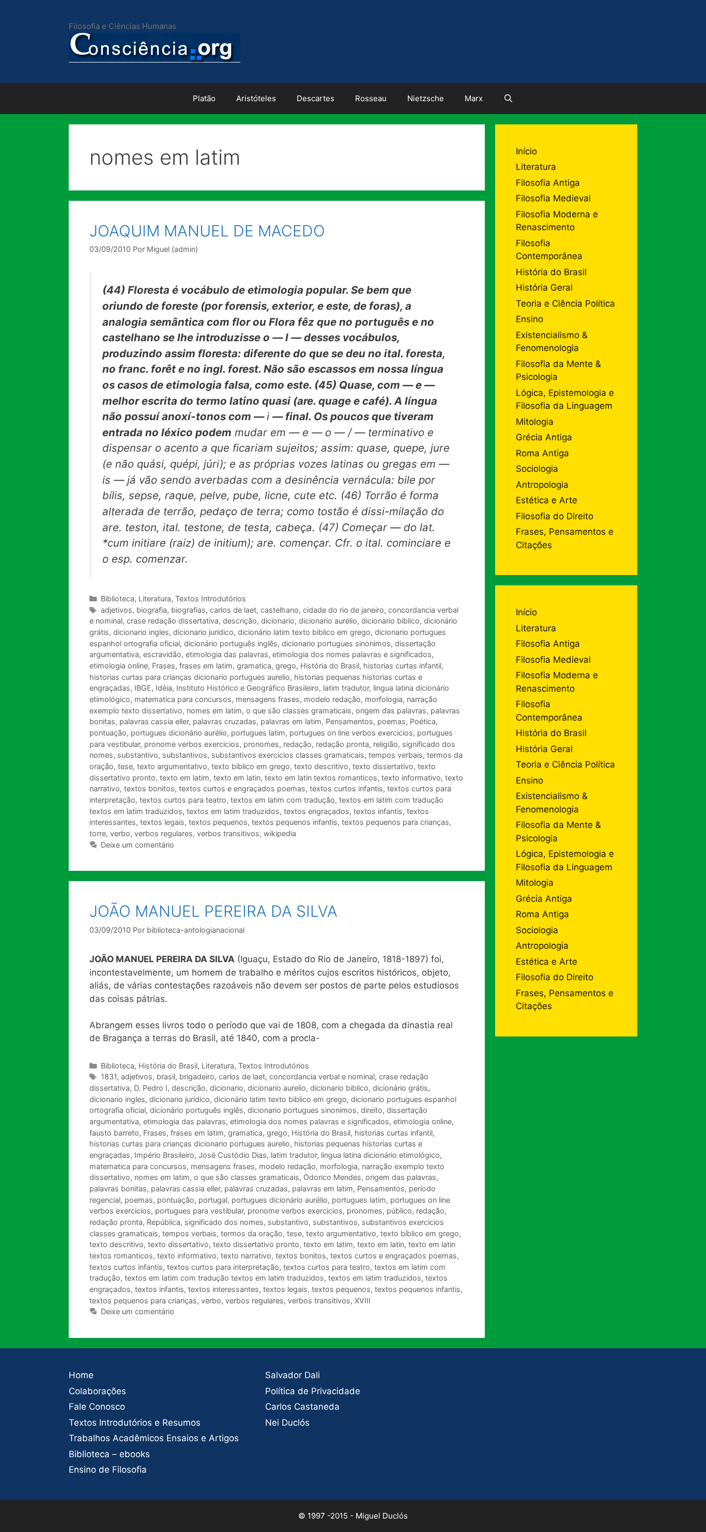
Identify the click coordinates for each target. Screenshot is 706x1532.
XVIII (363, 1300)
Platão (204, 98)
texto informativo (411, 777)
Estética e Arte (546, 500)
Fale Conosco (97, 1406)
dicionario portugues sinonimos (336, 643)
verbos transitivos (228, 833)
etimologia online (118, 665)
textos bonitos (149, 788)
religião (385, 744)
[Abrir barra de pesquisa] (508, 98)
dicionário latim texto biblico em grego (304, 632)
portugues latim (258, 732)
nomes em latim (214, 710)
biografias (188, 609)
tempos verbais (396, 755)
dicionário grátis (400, 1087)
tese (125, 766)
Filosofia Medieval (553, 198)
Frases (163, 665)
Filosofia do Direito (554, 516)
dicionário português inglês (231, 643)
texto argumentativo (172, 766)
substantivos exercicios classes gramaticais (287, 755)
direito (371, 1110)
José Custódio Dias (232, 1155)
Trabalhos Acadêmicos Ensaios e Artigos (154, 1438)
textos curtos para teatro (183, 799)
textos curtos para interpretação (223, 1267)
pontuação (108, 732)
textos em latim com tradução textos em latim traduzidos (224, 1277)
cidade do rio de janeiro (343, 609)
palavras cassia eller (154, 721)
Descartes (315, 98)
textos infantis (378, 811)
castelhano (279, 609)
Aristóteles (256, 98)
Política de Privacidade (312, 1391)
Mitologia (535, 422)
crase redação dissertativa (173, 620)
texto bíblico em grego (250, 766)
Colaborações (97, 1391)
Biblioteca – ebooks (109, 1454)
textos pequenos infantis (294, 822)
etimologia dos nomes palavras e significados (352, 654)
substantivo (137, 755)
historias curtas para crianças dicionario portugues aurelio (189, 677)
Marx (474, 98)
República (163, 1222)
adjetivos (116, 609)
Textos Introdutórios (210, 598)
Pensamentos (349, 721)
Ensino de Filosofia (108, 1469)
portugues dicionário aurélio (179, 732)
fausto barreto (114, 1132)
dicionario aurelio (328, 620)
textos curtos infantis (346, 788)
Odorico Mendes (332, 1177)
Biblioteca (117, 598)
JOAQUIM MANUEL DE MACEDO (207, 230)
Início (526, 151)
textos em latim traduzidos (233, 811)
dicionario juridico (203, 632)
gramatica (254, 665)
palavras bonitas (118, 1188)
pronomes (261, 744)
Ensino (529, 319)
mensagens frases (268, 699)
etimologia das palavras (227, 654)
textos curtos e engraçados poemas (242, 788)
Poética (423, 721)
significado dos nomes (224, 1222)
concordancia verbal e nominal (322, 1076)
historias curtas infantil (402, 665)
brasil (166, 1076)
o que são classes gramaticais (298, 710)
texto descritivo (321, 766)
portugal (212, 1199)
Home (81, 1375)
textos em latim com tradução (283, 799)
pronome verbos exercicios (191, 744)
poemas (391, 721)
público (399, 1210)
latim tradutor (346, 687)
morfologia (384, 699)
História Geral (544, 287)
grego (285, 665)
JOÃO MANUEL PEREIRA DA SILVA (213, 911)
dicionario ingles (141, 632)
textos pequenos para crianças (395, 822)
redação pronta (342, 744)
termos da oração (252, 1233)
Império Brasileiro (164, 1155)
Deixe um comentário (137, 844)
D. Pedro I (150, 1087)
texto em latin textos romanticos (321, 777)
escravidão (162, 654)
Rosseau (371, 98)
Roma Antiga (542, 453)
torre (97, 833)
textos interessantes (223, 1289)
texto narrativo (246, 1255)
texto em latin (236, 777)
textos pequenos (218, 822)
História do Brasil (329, 665)
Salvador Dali (292, 1375)
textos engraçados (316, 811)
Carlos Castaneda (302, 1406)
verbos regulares (163, 833)
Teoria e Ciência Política (565, 303)
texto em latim (184, 777)
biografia (151, 609)
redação (297, 744)
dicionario (278, 620)
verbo (120, 833)
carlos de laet (233, 609)
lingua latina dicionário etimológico (380, 1155)
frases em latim (206, 665)
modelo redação (332, 699)
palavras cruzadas (224, 721)
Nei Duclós (287, 1422)
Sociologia (537, 469)
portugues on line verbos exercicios (351, 732)
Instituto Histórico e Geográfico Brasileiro (247, 687)
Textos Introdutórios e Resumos (135, 1422)
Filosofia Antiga (548, 183)
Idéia (164, 687)
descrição (240, 620)
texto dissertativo (382, 766)
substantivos (184, 755)
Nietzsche (425, 98)
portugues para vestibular (199, 1210)
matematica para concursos (183, 699)
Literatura (155, 598)
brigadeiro (196, 1076)
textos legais (162, 822)
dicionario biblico (390, 620)
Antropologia (542, 485)
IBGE (142, 687)
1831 (109, 1076)
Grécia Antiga (544, 437)
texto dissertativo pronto (256, 1244)
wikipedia (280, 833)
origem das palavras (391, 710)
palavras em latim (290, 721)
